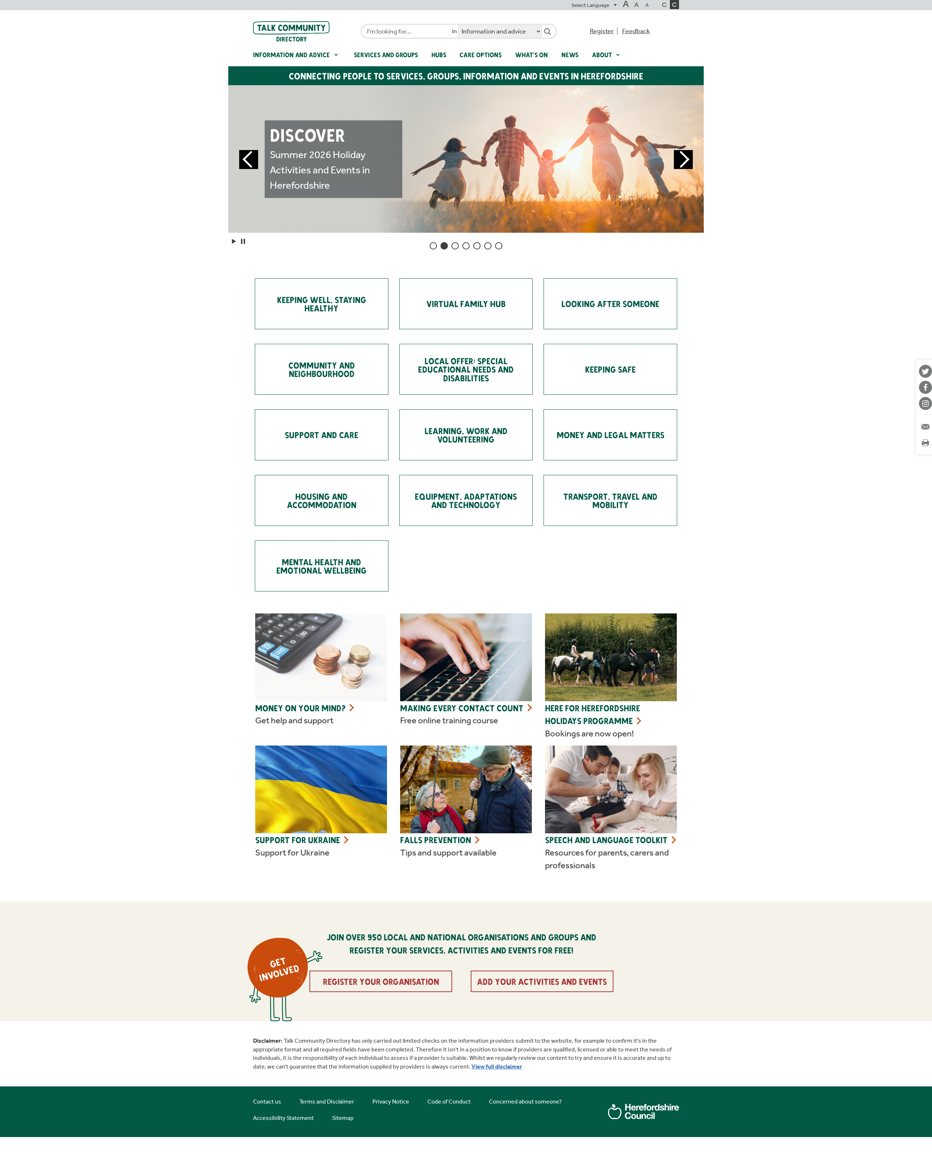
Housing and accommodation (321, 500)
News (569, 55)
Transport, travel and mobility (610, 500)
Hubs (438, 55)
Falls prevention (435, 839)
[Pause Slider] (243, 241)
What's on (531, 55)
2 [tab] (444, 245)
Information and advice (292, 55)
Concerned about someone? (525, 1101)
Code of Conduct (449, 1101)
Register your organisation (381, 981)
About (602, 55)
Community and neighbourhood (321, 369)
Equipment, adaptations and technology (466, 500)
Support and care (321, 434)
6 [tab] (487, 245)
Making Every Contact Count (462, 708)
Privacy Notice (390, 1101)
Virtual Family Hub (466, 303)
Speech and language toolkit (606, 839)
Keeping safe (610, 369)
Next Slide (683, 159)
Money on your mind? (300, 708)
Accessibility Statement (283, 1117)
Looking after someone (610, 303)
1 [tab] (433, 245)
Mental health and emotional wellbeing (321, 566)
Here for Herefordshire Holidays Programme (592, 714)
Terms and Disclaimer (326, 1101)
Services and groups (386, 55)
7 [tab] (498, 245)
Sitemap (343, 1117)
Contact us (267, 1101)
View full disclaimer (496, 1066)
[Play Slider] (234, 241)
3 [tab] (455, 245)
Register (602, 31)
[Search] (547, 31)
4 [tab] (466, 245)
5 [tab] (477, 245)
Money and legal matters (610, 434)
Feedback (636, 31)
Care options (480, 55)
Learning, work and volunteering (466, 435)
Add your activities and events (542, 981)
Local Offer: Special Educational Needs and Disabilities (466, 369)
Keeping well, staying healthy (321, 304)
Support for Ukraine (297, 839)
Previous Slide (248, 159)
